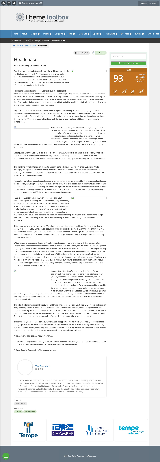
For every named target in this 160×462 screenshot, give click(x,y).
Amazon (18, 412)
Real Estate (110, 34)
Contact (144, 3)
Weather (45, 41)
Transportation (56, 41)
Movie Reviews (20, 404)
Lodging (33, 34)
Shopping (59, 34)
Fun (70, 34)
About (24, 34)
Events (138, 34)
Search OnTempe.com (129, 63)
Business (125, 34)
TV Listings (35, 41)
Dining (46, 34)
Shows (26, 41)
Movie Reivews (30, 412)
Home (15, 34)
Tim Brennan (101, 53)
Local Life (82, 34)
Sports (96, 34)
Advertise (152, 3)
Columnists (16, 41)
